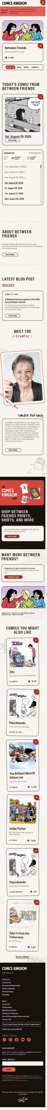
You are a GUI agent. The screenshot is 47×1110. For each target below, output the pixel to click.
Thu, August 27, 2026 (14, 193)
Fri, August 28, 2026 (14, 188)
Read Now (13, 140)
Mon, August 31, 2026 (14, 172)
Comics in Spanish (8, 988)
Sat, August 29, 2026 (14, 182)
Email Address (9, 1060)
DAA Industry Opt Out (9, 1010)
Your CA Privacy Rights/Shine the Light (15, 1016)
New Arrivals (17, 892)
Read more (12, 255)
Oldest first (33, 158)
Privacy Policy (7, 1007)
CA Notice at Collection (10, 1013)
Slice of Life (16, 732)
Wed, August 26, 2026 (14, 198)
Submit (9, 1069)
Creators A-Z (6, 982)
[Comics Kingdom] (14, 968)
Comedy (14, 682)
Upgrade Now (13, 577)
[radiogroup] (26, 158)
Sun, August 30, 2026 (14, 177)
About (4, 1001)
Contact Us (6, 1004)
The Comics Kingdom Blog (11, 985)
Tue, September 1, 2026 (15, 166)
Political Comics (7, 991)
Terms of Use (6, 1019)
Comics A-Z (6, 979)
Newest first (18, 158)
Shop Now (12, 536)
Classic (14, 840)
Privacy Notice (21, 1080)
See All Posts (8, 285)
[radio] (13, 158)
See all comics (22, 956)
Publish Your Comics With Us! (12, 1029)
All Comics (5, 995)
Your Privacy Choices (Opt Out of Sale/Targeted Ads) (21, 1024)
